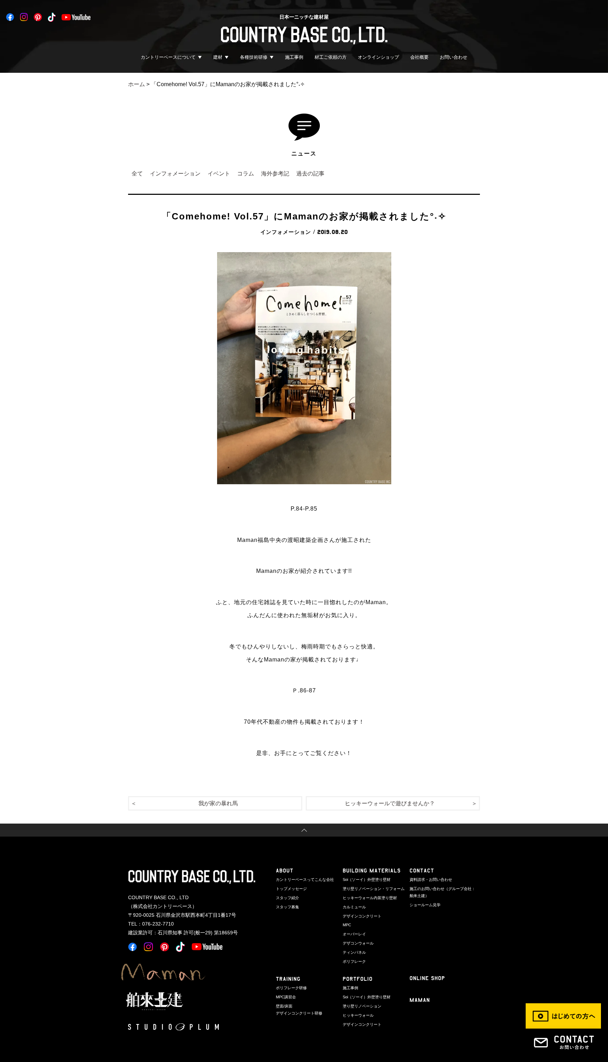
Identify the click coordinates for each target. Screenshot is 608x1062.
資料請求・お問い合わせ (431, 879)
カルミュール (354, 907)
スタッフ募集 (287, 907)
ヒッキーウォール (358, 1015)
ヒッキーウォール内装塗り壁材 (370, 898)
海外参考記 (275, 174)
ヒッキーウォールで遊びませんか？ (390, 803)
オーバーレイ (354, 934)
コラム (245, 174)
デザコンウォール (358, 943)
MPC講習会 (286, 997)
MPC (347, 925)
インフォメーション (175, 174)
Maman (420, 1000)
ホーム (136, 84)
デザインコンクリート (362, 916)
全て (137, 174)
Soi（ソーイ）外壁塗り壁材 (367, 879)
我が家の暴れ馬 (218, 803)
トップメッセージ (291, 889)
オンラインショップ (378, 57)
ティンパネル (354, 952)
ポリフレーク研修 (291, 988)
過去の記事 (310, 174)
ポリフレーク (354, 961)
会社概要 (419, 57)
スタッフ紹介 (287, 898)
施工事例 (294, 57)
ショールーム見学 (425, 905)
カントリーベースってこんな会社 (305, 879)
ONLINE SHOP (427, 978)
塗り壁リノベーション (362, 1006)
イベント (219, 174)
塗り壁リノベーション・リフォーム (374, 889)
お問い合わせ (453, 57)
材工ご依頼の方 (331, 57)
